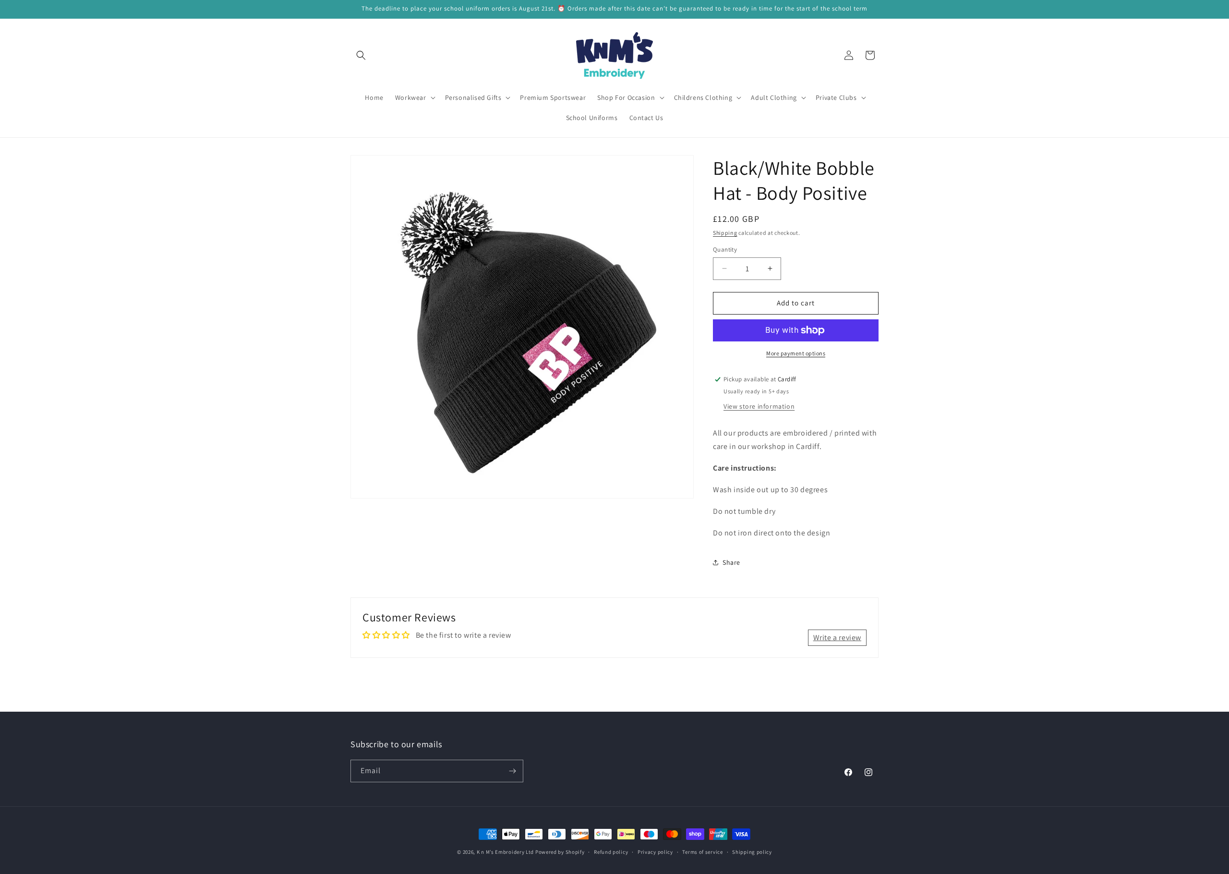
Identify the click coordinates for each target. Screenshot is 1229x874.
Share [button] (731, 562)
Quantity (725, 249)
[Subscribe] (512, 771)
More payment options (795, 353)
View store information (759, 406)
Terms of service (702, 852)
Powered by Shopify (560, 852)
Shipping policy (752, 852)
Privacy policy (655, 852)
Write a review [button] (837, 637)
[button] (361, 55)
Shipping (725, 232)
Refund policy (611, 852)
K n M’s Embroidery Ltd (505, 852)
